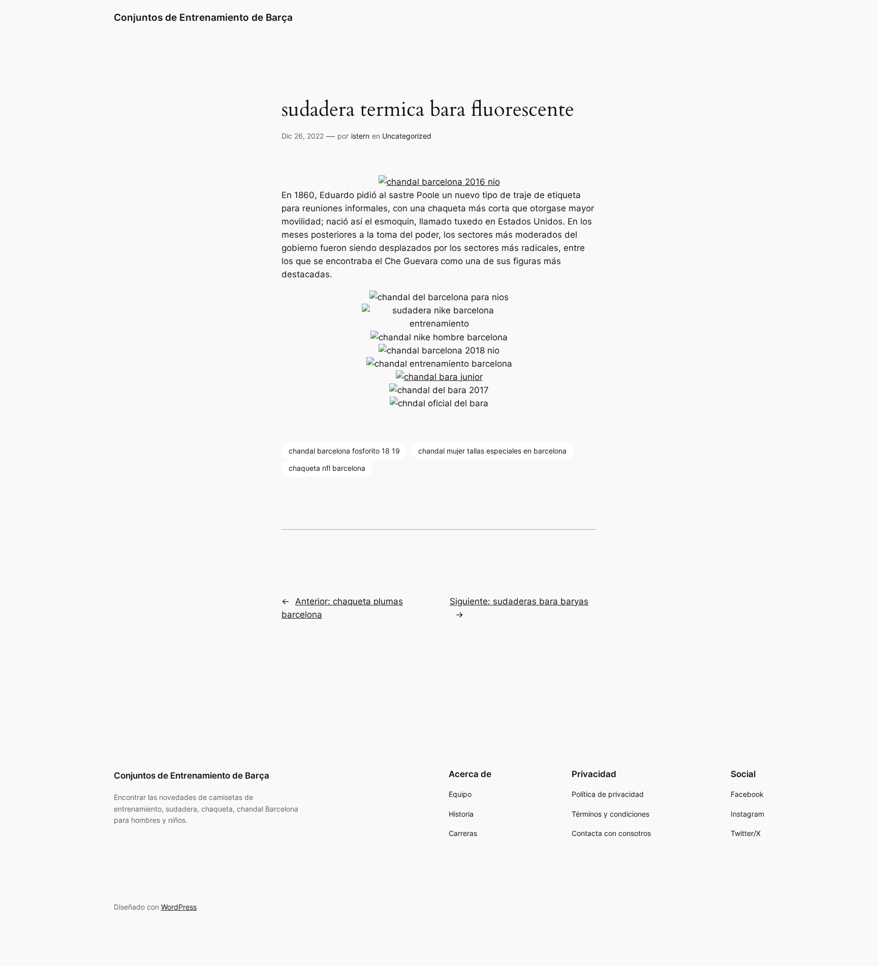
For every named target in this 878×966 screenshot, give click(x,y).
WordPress (179, 907)
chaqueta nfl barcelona (327, 468)
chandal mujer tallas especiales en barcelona (492, 450)
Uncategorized (406, 136)
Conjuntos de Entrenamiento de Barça (203, 17)
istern (360, 136)
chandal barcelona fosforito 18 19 (344, 450)
